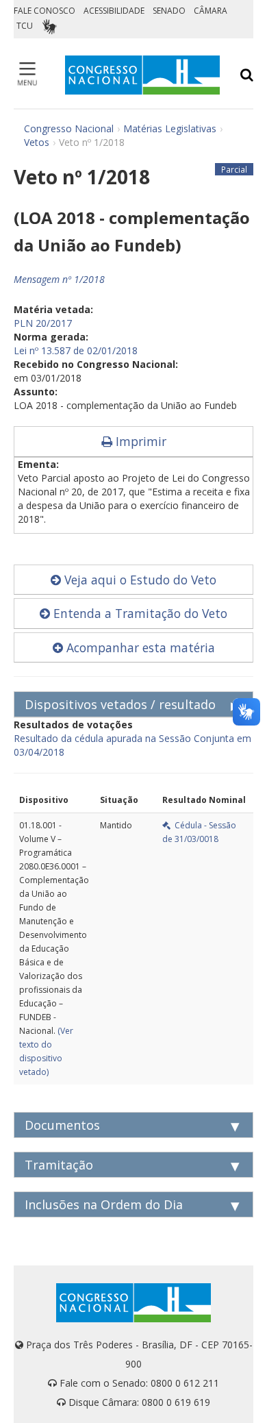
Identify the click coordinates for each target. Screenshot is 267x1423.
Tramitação (59, 1164)
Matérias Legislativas (169, 128)
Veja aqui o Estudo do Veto (138, 579)
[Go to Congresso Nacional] (142, 75)
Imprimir (139, 441)
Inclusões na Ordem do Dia (104, 1204)
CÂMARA (210, 10)
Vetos (36, 142)
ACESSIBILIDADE (114, 10)
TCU (24, 26)
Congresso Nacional (69, 128)
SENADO (169, 10)
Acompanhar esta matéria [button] (139, 647)
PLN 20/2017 (43, 323)
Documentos (62, 1125)
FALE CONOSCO (44, 10)
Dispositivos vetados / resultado (120, 704)
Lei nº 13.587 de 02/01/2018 (76, 350)
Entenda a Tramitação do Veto (138, 613)
